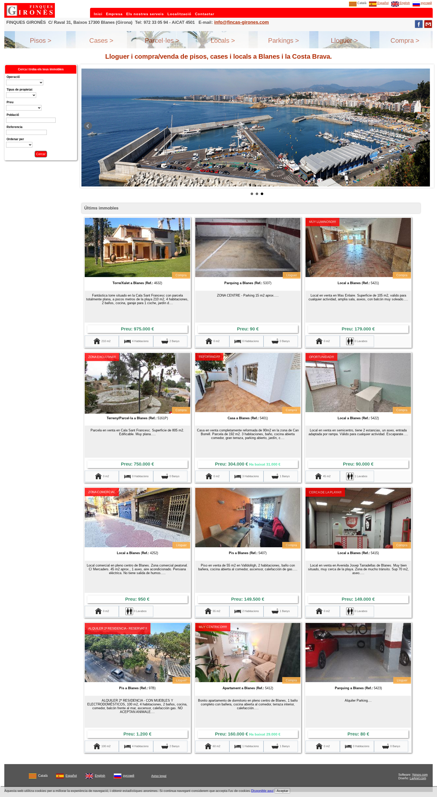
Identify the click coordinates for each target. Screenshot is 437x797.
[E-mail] (428, 24)
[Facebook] (419, 24)
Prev (88, 126)
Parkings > (283, 40)
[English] (89, 775)
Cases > (101, 40)
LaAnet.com (418, 778)
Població (13, 115)
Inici (98, 14)
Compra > (404, 40)
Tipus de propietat (19, 89)
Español (383, 3)
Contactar (204, 14)
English (404, 3)
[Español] (60, 775)
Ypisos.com (420, 775)
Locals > (223, 40)
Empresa (114, 14)
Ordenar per (15, 139)
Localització (179, 14)
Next (426, 126)
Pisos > (40, 40)
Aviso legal (158, 776)
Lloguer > (344, 40)
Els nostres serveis (145, 14)
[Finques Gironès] (29, 16)
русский (426, 3)
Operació (13, 77)
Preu (10, 102)
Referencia (15, 127)
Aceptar (282, 791)
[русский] (117, 775)
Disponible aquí (262, 791)
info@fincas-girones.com (241, 22)
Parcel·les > (162, 40)
